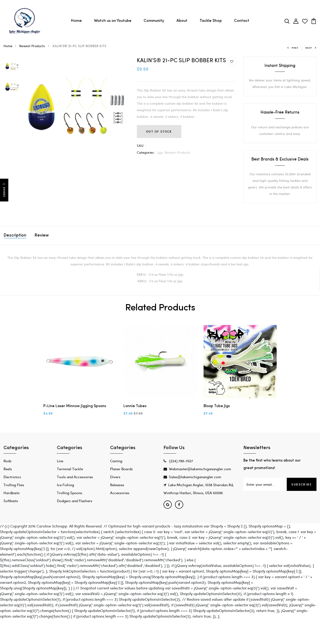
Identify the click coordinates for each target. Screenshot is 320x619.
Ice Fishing (65, 484)
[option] (12, 67)
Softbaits (11, 500)
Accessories (119, 492)
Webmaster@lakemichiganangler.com (200, 468)
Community (154, 21)
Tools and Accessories (75, 476)
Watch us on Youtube (112, 21)
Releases (117, 484)
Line (60, 461)
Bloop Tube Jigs (217, 406)
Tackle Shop (211, 21)
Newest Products (32, 46)
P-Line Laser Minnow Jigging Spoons (74, 406)
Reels (8, 468)
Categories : (146, 152)
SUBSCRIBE (301, 484)
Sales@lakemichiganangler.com (195, 476)
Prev (295, 47)
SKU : (141, 145)
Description (15, 235)
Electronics (12, 476)
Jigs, (161, 152)
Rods (7, 461)
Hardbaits (12, 492)
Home (76, 21)
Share (4, 192)
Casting (116, 461)
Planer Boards (121, 468)
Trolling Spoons (69, 492)
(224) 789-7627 (180, 461)
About (181, 21)
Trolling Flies (14, 484)
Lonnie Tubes (134, 406)
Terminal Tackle (70, 468)
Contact (241, 21)
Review (41, 235)
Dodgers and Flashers (74, 500)
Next (308, 47)
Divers (115, 476)
